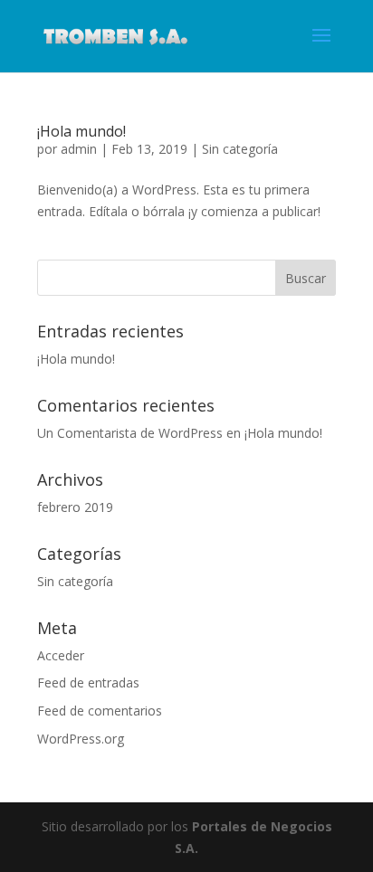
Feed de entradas (88, 682)
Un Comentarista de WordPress (130, 432)
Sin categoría (240, 148)
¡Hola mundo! (81, 131)
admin (79, 148)
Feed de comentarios (99, 710)
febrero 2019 (75, 507)
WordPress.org (80, 738)
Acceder (60, 655)
